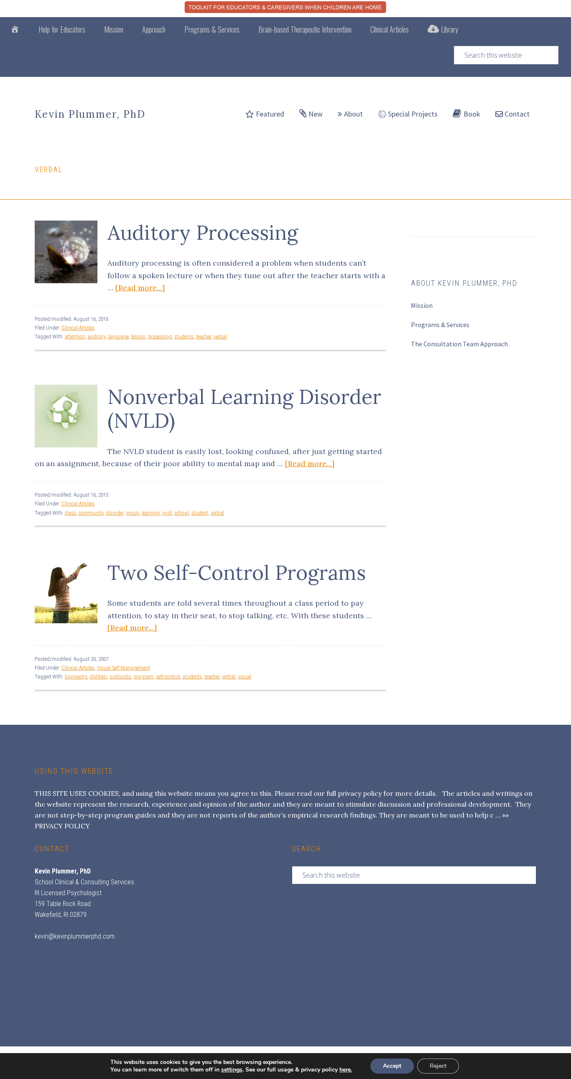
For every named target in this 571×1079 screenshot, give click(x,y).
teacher (203, 336)
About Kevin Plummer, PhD (464, 283)
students (184, 336)
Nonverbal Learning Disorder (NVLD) (244, 409)
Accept (392, 1066)
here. (345, 1070)
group (132, 513)
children (98, 676)
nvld (167, 513)
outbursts (120, 676)
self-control (168, 676)
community (91, 513)
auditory (96, 336)
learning (151, 513)
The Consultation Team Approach (459, 344)
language (118, 336)
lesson (138, 336)
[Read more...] (140, 287)
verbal (220, 336)
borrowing (76, 676)
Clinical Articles (77, 328)
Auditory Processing (202, 232)
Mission (422, 305)
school (181, 513)
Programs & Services (440, 324)
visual (244, 676)
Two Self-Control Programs (236, 572)
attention (75, 336)
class (70, 513)
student (199, 513)
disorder (114, 513)
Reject (438, 1066)
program (143, 676)
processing (160, 336)
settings (231, 1070)
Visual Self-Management (123, 668)
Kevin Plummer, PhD (90, 114)
